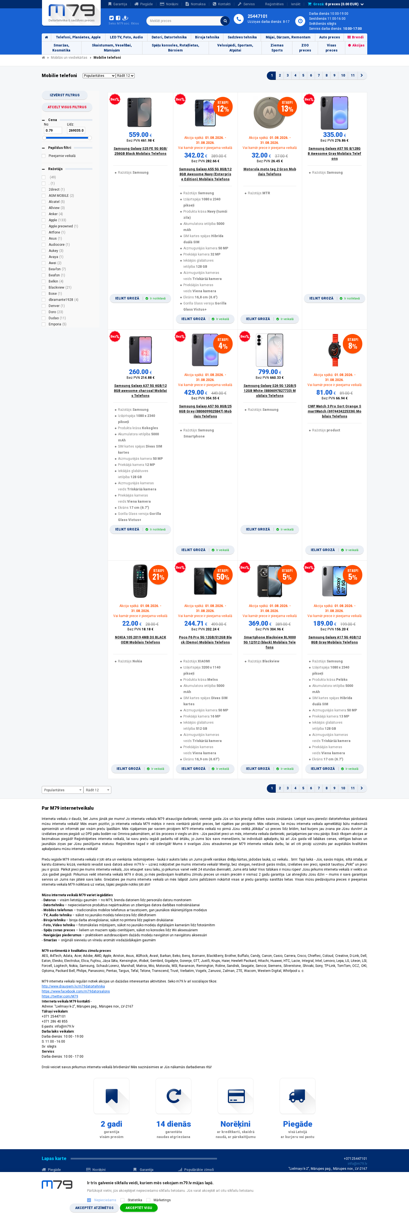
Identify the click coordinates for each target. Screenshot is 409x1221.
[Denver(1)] (44, 306)
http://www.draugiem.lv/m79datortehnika (73, 986)
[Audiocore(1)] (44, 245)
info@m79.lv (357, 1164)
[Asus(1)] (44, 239)
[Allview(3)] (44, 209)
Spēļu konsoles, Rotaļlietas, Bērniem (175, 47)
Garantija (120, 4)
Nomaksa (198, 4)
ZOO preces (305, 47)
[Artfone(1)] (44, 233)
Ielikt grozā (140, 298)
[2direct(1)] (44, 190)
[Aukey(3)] (44, 251)
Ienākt (295, 4)
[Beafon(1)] (44, 276)
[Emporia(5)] (44, 325)
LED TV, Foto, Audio (126, 37)
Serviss (249, 4)
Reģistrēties (274, 4)
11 (353, 75)
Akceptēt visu (138, 1208)
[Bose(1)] (44, 294)
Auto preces (329, 37)
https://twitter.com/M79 (60, 996)
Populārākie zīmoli (199, 1170)
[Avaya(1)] (44, 258)
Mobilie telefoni (107, 58)
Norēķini (172, 4)
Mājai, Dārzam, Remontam (288, 37)
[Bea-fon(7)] (44, 270)
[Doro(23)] (44, 313)
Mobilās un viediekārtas (69, 58)
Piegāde (146, 4)
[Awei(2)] (44, 264)
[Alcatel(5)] (44, 202)
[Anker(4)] (44, 215)
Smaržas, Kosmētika (61, 47)
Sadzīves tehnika (242, 37)
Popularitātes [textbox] (54, 790)
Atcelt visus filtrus (67, 107)
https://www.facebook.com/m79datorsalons (76, 991)
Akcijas (358, 45)
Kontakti (224, 4)
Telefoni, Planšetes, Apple (78, 37)
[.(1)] (44, 184)
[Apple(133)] (44, 221)
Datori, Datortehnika (169, 37)
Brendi (358, 37)
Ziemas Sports (277, 47)
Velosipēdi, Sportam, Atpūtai (235, 47)
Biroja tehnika (207, 37)
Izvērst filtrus (65, 95)
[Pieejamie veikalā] (44, 156)
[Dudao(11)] (44, 319)
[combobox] (188, 21)
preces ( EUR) (336, 4)
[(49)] (44, 178)
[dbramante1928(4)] (44, 300)
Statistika (135, 1200)
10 (343, 75)
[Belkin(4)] (44, 282)
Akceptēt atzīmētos (94, 1208)
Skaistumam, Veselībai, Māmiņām (112, 47)
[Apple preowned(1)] (44, 227)
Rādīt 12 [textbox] (92, 790)
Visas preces (331, 47)
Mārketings (162, 1200)
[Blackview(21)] (44, 288)
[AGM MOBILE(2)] (44, 196)
